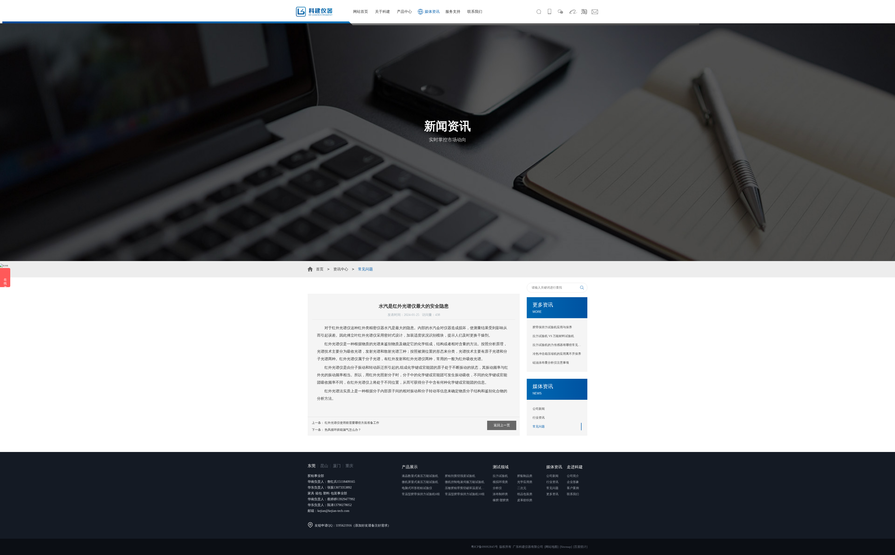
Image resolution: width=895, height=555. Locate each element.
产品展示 (410, 467)
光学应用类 (524, 482)
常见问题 (539, 426)
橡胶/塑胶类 (501, 500)
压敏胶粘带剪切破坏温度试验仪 (466, 488)
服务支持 (452, 12)
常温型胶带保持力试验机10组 (465, 494)
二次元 (521, 488)
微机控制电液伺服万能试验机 (464, 482)
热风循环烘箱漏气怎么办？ (343, 429)
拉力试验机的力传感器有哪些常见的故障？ (557, 345)
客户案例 (573, 488)
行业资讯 (539, 417)
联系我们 (474, 12)
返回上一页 (502, 425)
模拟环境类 (500, 482)
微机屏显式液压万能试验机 (420, 482)
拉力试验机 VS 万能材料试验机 (553, 336)
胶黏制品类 (524, 476)
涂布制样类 (500, 494)
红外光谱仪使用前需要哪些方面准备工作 (352, 422)
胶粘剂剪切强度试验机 (460, 476)
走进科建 (575, 467)
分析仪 (497, 488)
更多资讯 (552, 494)
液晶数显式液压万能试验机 (420, 476)
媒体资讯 (432, 12)
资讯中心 (340, 269)
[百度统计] (580, 546)
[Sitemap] (566, 546)
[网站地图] (551, 546)
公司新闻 (539, 408)
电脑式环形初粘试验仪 (417, 488)
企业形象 (573, 482)
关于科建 (382, 12)
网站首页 (360, 12)
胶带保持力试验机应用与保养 (552, 327)
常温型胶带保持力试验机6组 (421, 494)
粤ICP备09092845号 (484, 546)
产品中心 (404, 12)
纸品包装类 (524, 494)
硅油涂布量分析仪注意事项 (551, 362)
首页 (320, 269)
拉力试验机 (500, 476)
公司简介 (573, 476)
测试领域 (501, 467)
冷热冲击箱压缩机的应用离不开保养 (557, 353)
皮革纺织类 (524, 500)
